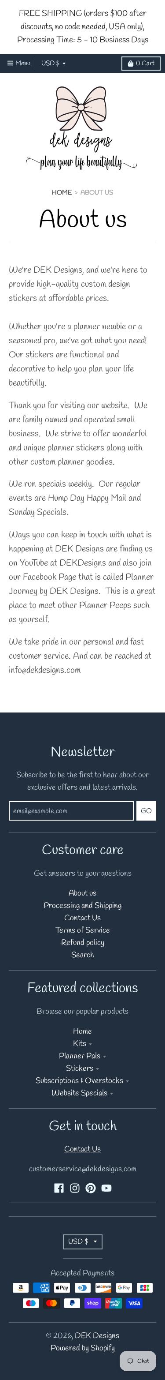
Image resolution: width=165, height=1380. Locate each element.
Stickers (79, 1069)
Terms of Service (82, 931)
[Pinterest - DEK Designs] (90, 1188)
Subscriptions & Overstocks (79, 1081)
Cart (145, 63)
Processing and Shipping (82, 906)
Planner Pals (79, 1056)
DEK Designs (97, 1336)
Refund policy (82, 943)
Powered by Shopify (83, 1348)
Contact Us (82, 918)
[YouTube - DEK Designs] (106, 1188)
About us (82, 894)
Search (82, 955)
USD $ (50, 63)
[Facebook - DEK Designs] (59, 1188)
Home (62, 192)
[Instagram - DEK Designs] (75, 1188)
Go (146, 811)
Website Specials (79, 1093)
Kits (79, 1044)
